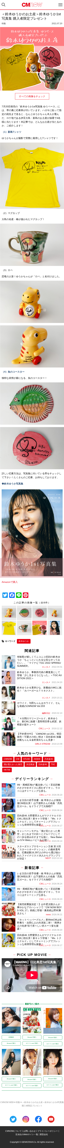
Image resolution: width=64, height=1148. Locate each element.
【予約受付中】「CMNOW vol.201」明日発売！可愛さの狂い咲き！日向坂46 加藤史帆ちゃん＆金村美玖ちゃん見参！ (39, 736)
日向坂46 (42, 764)
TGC (53, 764)
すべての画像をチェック (32, 96)
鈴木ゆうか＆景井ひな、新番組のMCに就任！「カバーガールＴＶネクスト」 (39, 689)
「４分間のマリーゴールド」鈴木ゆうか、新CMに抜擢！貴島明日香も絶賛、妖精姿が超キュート (39, 721)
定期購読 (11, 1037)
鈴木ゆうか (24, 641)
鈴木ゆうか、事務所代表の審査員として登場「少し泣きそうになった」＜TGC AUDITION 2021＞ (39, 675)
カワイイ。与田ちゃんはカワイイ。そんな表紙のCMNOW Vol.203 (38, 704)
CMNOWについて (13, 1131)
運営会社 (44, 1134)
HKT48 (7, 770)
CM (17, 759)
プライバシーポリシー (47, 1131)
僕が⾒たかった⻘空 (13, 764)
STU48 (26, 759)
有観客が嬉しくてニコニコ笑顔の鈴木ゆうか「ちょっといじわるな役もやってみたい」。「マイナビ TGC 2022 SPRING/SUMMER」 (39, 661)
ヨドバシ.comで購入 (32, 1043)
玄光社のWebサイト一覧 (26, 1134)
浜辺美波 (30, 764)
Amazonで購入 (10, 582)
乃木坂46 (48, 759)
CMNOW (8, 759)
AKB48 (37, 759)
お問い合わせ (29, 1131)
